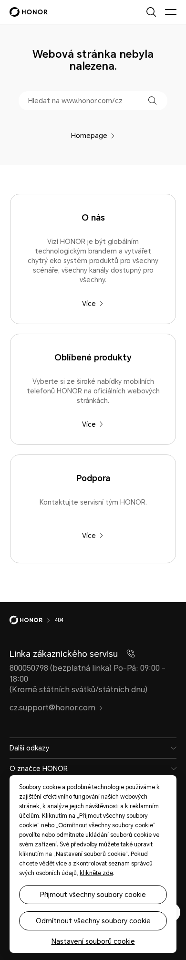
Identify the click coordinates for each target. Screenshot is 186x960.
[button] (152, 100)
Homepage (89, 135)
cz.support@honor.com (52, 707)
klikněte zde (96, 873)
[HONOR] (32, 620)
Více (89, 303)
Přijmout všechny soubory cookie (93, 894)
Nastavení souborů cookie (93, 941)
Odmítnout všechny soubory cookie (93, 921)
